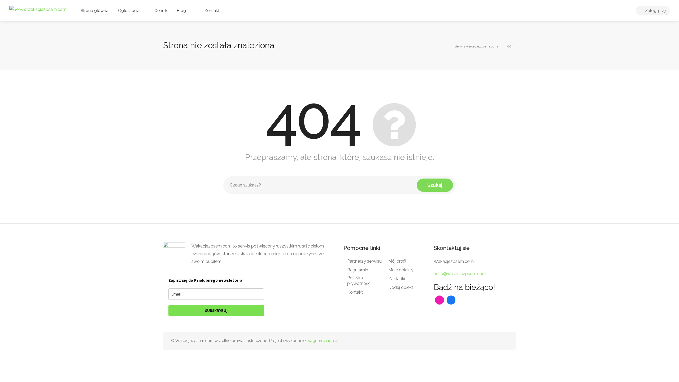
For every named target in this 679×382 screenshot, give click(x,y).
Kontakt (211, 10)
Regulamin (357, 269)
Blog (181, 10)
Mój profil (397, 261)
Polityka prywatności (359, 280)
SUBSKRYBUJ (216, 310)
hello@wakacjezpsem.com (460, 273)
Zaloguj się (655, 10)
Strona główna (94, 10)
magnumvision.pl (322, 340)
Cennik (160, 10)
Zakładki (396, 278)
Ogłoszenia (129, 10)
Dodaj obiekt (400, 287)
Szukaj (434, 185)
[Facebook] (451, 300)
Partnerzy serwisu (364, 261)
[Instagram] (439, 300)
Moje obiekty (401, 269)
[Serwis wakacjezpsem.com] (38, 9)
